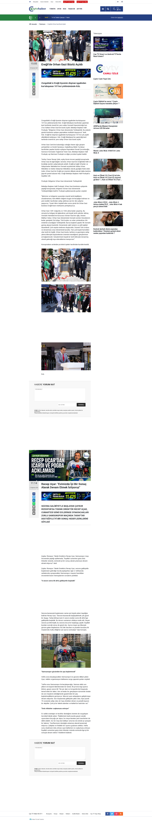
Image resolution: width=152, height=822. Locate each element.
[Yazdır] (33, 90)
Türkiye (52, 9)
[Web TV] (118, 2)
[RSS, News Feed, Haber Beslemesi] (121, 814)
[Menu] (102, 9)
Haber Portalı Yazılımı (38, 819)
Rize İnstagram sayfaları (59, 17)
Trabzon (71, 9)
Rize (64, 9)
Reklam (68, 814)
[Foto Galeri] (122, 2)
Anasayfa (49, 814)
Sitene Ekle (58, 1)
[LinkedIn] (33, 80)
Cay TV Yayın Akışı (95, 814)
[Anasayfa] (30, 1)
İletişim (62, 814)
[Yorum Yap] (33, 93)
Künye (55, 814)
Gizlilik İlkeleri (76, 814)
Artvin (79, 9)
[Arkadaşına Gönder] (33, 87)
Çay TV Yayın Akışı (82, 1)
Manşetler (35, 1)
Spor (59, 9)
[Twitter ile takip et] (112, 814)
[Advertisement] (66, 104)
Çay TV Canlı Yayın (69, 1)
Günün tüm (117, 17)
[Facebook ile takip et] (107, 814)
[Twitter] (33, 77)
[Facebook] (33, 74)
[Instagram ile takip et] (116, 814)
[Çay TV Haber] (37, 9)
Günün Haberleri (44, 1)
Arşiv (52, 1)
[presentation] (35, 17)
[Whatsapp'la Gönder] (33, 84)
